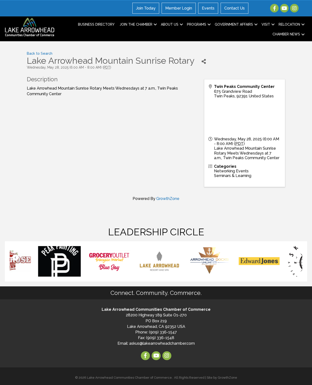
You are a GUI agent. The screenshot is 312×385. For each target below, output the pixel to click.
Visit (266, 24)
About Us (169, 24)
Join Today (146, 8)
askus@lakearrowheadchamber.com (162, 343)
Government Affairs (234, 24)
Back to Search (39, 53)
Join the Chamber (136, 24)
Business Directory (96, 24)
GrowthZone (167, 198)
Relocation (289, 24)
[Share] (203, 61)
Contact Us (234, 8)
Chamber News (286, 34)
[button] (15, 258)
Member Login (178, 8)
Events (208, 8)
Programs (196, 24)
